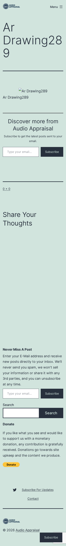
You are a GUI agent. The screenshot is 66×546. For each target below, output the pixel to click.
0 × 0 (6, 189)
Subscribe (52, 152)
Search (8, 405)
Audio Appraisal (28, 530)
